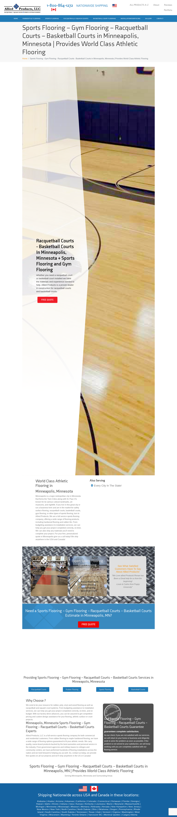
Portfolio (168, 10)
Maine (110, 804)
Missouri (75, 807)
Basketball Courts (89, 591)
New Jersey (134, 807)
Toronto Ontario (79, 815)
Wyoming (65, 815)
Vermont (107, 812)
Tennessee (81, 812)
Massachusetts (132, 804)
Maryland (119, 804)
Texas (91, 812)
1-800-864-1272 (60, 5)
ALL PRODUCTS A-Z (139, 5)
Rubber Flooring (88, 585)
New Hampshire (119, 807)
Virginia (116, 812)
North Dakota (84, 809)
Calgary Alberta (129, 815)
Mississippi (63, 807)
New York (55, 809)
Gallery (148, 19)
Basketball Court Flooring (104, 19)
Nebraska (95, 807)
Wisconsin (54, 815)
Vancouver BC (95, 815)
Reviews (168, 5)
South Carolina (52, 812)
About (156, 5)
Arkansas (69, 801)
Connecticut (104, 801)
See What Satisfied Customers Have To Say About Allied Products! (128, 569)
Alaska (50, 801)
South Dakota (68, 812)
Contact (160, 19)
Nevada (106, 807)
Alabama (41, 801)
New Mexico (43, 809)
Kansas (79, 804)
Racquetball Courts (89, 582)
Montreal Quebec (112, 815)
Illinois (55, 804)
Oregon (113, 809)
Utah (98, 812)
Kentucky (89, 804)
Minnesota (51, 807)
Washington (127, 812)
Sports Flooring (52, 19)
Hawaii (39, 804)
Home (16, 19)
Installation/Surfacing (130, 19)
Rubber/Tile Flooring (31, 19)
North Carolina (69, 809)
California (80, 801)
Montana (85, 807)
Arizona (59, 801)
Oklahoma (103, 809)
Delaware (116, 801)
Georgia (135, 801)
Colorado (91, 801)
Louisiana (100, 804)
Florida (125, 801)
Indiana (64, 804)
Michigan (40, 807)
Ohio (94, 809)
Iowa (71, 804)
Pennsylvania (125, 809)
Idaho (47, 804)
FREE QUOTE (47, 300)
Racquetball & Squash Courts (76, 19)
